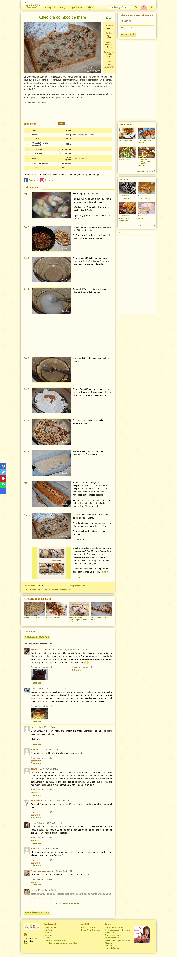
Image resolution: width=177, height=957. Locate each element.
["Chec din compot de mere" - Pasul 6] (51, 400)
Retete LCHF (110, 933)
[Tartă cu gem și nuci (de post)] (101, 609)
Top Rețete (48, 930)
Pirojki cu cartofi (144, 198)
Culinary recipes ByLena (114, 927)
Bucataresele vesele (113, 935)
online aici (105, 572)
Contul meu (48, 935)
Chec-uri (33, 589)
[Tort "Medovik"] (127, 188)
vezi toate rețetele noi (145, 171)
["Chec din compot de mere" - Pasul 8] (51, 463)
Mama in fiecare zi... (113, 938)
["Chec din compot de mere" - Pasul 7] (51, 432)
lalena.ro (122, 232)
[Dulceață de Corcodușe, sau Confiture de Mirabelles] (146, 152)
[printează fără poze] (110, 17)
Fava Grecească (125, 141)
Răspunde (36, 683)
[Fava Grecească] (127, 133)
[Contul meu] (152, 7)
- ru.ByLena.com (91, 930)
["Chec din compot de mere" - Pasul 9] (51, 494)
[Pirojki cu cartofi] (146, 188)
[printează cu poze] (107, 17)
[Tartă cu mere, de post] (34, 609)
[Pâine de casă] (127, 208)
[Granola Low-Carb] (56, 609)
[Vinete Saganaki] (127, 152)
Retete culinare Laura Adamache (117, 940)
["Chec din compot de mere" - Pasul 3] (51, 269)
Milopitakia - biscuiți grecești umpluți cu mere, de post (78, 619)
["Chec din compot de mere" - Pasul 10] (51, 526)
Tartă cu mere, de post (32, 618)
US (69, 123)
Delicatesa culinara (112, 946)
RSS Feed (26, 934)
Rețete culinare (50, 927)
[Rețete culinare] (32, 926)
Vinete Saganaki (125, 160)
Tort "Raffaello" (143, 218)
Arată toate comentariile (67, 903)
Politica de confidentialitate (54, 940)
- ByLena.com (89, 927)
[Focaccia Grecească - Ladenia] (146, 133)
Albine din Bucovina (112, 948)
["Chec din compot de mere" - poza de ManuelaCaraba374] (39, 674)
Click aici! (77, 577)
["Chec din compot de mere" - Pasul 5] (51, 369)
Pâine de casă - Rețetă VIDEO (125, 219)
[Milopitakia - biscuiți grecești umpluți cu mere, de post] (79, 609)
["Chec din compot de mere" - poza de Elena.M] (39, 713)
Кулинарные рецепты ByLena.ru (117, 930)
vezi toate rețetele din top (143, 226)
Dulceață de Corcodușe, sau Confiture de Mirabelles (144, 163)
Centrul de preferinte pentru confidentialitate (60, 943)
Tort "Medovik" (124, 198)
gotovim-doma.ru (80, 586)
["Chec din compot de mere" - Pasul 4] (51, 301)
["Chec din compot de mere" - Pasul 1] (51, 205)
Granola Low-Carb (53, 618)
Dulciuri (71, 589)
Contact (47, 938)
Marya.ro (108, 943)
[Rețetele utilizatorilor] (144, 7)
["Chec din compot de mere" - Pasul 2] (51, 238)
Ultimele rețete (49, 933)
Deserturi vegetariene (59, 589)
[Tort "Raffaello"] (146, 208)
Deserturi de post (44, 589)
